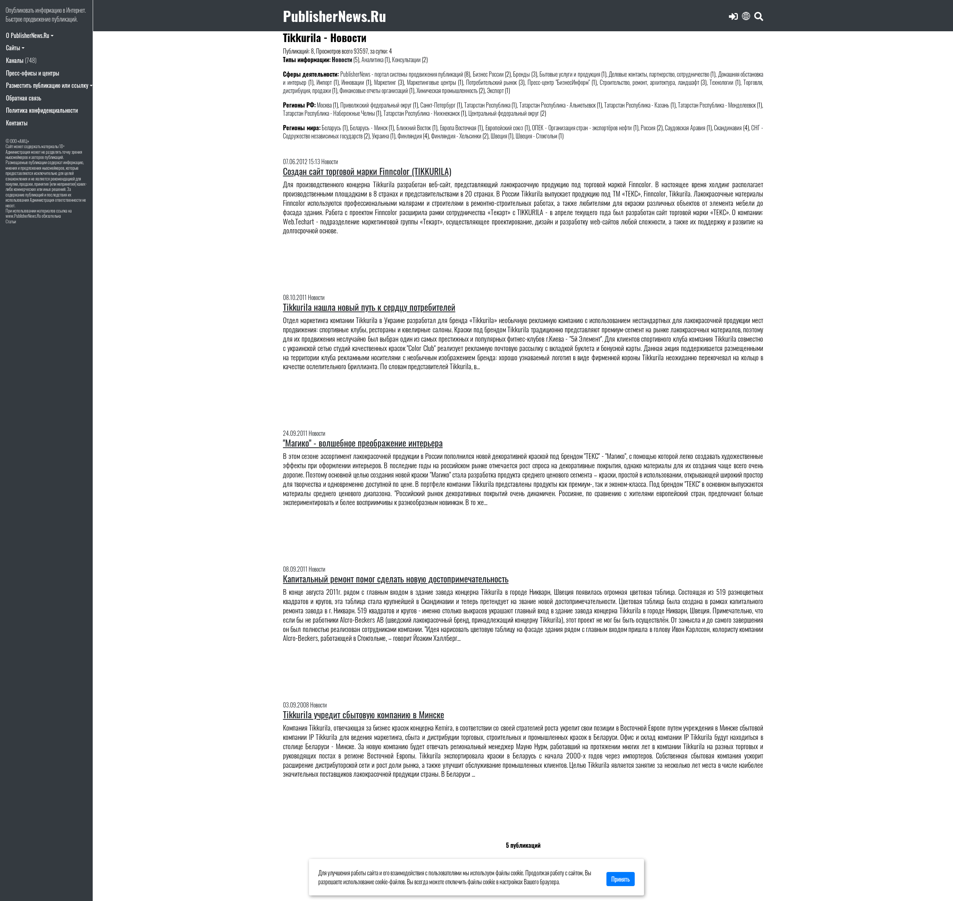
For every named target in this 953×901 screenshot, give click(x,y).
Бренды (521, 74)
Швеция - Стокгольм (536, 135)
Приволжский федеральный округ (375, 104)
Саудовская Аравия (685, 127)
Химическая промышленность (447, 90)
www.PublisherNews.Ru (23, 216)
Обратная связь (23, 97)
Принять (620, 879)
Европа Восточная (458, 127)
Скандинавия (728, 127)
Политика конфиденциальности (42, 110)
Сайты (13, 47)
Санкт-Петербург (438, 104)
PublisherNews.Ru (334, 15)
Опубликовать (20, 10)
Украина (380, 135)
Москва (324, 104)
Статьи (11, 221)
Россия (648, 127)
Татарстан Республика (487, 104)
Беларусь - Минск (368, 127)
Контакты (17, 122)
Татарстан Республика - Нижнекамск (421, 113)
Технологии (721, 82)
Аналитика (372, 59)
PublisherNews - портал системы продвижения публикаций (401, 74)
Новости (342, 59)
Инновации (352, 82)
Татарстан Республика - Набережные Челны (329, 113)
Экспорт (495, 90)
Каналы (21, 60)
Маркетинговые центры (431, 82)
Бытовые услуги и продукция (569, 74)
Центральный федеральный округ (503, 113)
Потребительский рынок (491, 82)
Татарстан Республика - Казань (636, 104)
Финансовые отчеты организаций (374, 90)
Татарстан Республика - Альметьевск (557, 104)
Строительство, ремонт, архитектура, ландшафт (649, 82)
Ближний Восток (413, 127)
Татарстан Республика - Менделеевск (717, 104)
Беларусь (331, 127)
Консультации (406, 59)
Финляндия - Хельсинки (456, 135)
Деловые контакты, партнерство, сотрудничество (659, 74)
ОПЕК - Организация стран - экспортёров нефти (582, 127)
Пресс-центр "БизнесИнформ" (559, 82)
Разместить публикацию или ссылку (47, 85)
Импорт (324, 82)
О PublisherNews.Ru (27, 35)
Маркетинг (385, 82)
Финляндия (410, 135)
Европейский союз (504, 127)
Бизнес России (488, 74)
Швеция (499, 135)
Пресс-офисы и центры (32, 72)
